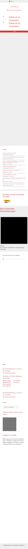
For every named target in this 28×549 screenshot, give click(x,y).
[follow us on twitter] (9, 14)
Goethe (19, 133)
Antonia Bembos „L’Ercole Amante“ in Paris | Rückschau (13, 183)
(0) (3, 373)
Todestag (21, 89)
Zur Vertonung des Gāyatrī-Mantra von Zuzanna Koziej (13, 157)
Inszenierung (12, 134)
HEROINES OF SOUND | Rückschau (9, 166)
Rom (12, 89)
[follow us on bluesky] (14, 25)
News (5, 85)
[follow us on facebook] (12, 14)
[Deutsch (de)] (9, 1)
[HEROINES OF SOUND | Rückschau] (8, 385)
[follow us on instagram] (14, 14)
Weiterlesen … (6, 81)
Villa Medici (17, 138)
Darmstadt (6, 133)
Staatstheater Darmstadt (8, 138)
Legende (18, 134)
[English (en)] (11, 1)
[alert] (14, 232)
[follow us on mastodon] (14, 19)
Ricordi (9, 136)
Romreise (16, 89)
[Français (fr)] (16, 1)
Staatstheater (17, 136)
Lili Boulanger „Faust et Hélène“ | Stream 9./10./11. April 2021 (13, 101)
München (9, 89)
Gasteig (12, 87)
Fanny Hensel (7, 87)
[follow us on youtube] (16, 14)
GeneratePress (14, 546)
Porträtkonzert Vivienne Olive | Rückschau (11, 170)
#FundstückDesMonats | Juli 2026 (9, 153)
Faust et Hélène (13, 133)
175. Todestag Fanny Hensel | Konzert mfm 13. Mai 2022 (13, 50)
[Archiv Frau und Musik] (14, 10)
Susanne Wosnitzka (10, 373)
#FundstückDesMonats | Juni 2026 (9, 174)
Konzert (4, 89)
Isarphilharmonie (19, 87)
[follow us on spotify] (18, 14)
